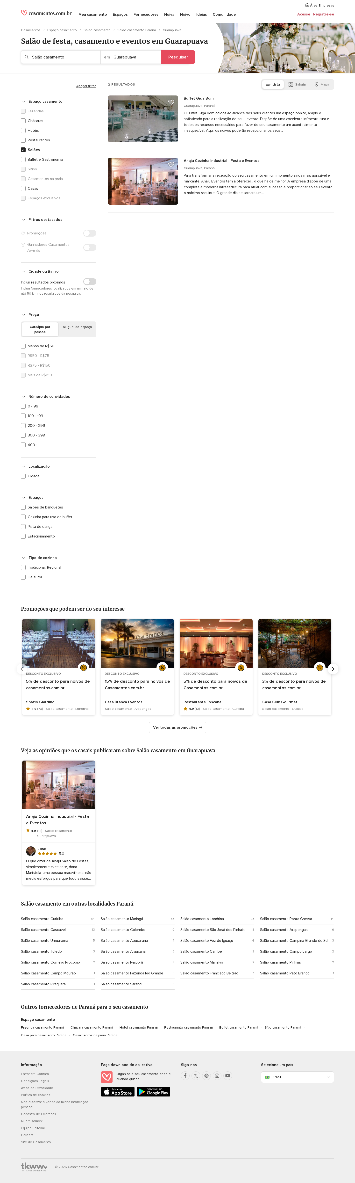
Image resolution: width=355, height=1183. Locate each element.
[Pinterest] (206, 1075)
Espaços (120, 14)
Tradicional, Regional (44, 567)
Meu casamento (92, 14)
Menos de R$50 (41, 346)
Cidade (34, 476)
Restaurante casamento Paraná (188, 1027)
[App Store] (118, 1096)
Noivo (185, 14)
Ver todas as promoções (175, 727)
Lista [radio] (276, 84)
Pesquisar (178, 57)
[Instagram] (217, 1075)
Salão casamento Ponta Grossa (286, 918)
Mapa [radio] (325, 84)
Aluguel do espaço (77, 327)
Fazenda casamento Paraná (42, 1027)
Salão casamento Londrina (202, 918)
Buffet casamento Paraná (238, 1027)
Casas (33, 188)
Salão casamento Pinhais (280, 962)
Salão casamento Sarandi (121, 984)
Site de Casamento (36, 1142)
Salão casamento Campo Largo (286, 951)
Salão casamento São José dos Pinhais (212, 929)
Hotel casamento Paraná (139, 1027)
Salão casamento (98, 30)
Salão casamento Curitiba (42, 918)
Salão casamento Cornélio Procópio (50, 962)
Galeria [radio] (300, 84)
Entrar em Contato (35, 1074)
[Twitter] (196, 1075)
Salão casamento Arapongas (284, 929)
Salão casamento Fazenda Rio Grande (132, 973)
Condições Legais (35, 1081)
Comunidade (224, 14)
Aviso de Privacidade (37, 1088)
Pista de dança (40, 526)
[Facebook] (185, 1075)
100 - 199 (35, 416)
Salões (34, 149)
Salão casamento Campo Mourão (48, 973)
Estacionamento (41, 536)
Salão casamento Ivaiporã (122, 962)
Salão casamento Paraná (137, 30)
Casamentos (31, 30)
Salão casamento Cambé (201, 951)
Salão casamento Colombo (123, 929)
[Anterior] (22, 669)
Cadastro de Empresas (38, 1114)
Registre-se (323, 14)
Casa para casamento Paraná (43, 1035)
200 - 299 (36, 425)
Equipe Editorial (33, 1128)
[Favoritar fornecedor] (171, 102)
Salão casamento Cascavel (43, 929)
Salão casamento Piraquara (43, 984)
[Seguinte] (333, 669)
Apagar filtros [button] (86, 86)
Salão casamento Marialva (201, 962)
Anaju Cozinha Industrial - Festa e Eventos (221, 160)
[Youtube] (227, 1075)
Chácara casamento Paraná (92, 1027)
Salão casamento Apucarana (124, 940)
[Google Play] (153, 1096)
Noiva (169, 14)
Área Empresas (321, 5)
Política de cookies (35, 1095)
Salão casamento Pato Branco (285, 973)
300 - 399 (36, 435)
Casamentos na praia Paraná (95, 1035)
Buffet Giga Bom (199, 98)
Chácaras (35, 120)
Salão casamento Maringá (122, 918)
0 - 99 (33, 406)
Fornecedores (146, 14)
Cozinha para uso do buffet (50, 517)
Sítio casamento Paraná (283, 1027)
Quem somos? (32, 1121)
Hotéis (33, 130)
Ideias (201, 14)
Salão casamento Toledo (41, 951)
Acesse (303, 14)
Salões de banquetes (45, 507)
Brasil (276, 1077)
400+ (32, 445)
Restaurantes (39, 140)
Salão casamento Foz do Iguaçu (206, 940)
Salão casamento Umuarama (44, 940)
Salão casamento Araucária (123, 951)
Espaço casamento (62, 30)
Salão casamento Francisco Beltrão (209, 973)
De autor (35, 577)
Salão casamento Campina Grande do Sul (294, 940)
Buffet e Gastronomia (45, 159)
